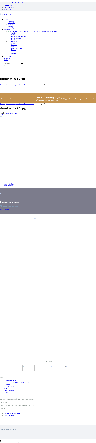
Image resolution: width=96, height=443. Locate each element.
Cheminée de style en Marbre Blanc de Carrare (20, 85)
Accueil (2, 85)
